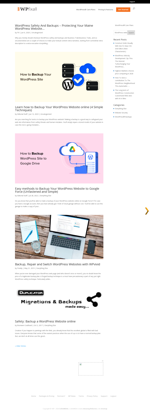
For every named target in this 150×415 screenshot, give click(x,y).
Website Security (121, 113)
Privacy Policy (92, 396)
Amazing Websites (90, 409)
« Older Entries (20, 346)
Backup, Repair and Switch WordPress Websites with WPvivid (57, 264)
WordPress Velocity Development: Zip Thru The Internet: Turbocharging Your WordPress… (124, 61)
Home (33, 396)
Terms (81, 396)
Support (132, 2)
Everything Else (45, 195)
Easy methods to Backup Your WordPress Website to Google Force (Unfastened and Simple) (57, 190)
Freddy (19, 268)
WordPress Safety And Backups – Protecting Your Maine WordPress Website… (54, 27)
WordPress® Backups (123, 117)
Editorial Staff (22, 114)
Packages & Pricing (46, 396)
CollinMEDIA (63, 409)
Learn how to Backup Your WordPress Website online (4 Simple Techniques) (59, 108)
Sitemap (104, 409)
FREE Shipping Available (91, 373)
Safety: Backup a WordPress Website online (45, 321)
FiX (18, 32)
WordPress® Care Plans (85, 10)
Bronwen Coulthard (24, 325)
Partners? (61, 396)
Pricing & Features (105, 10)
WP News (71, 396)
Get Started (123, 9)
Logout (113, 396)
